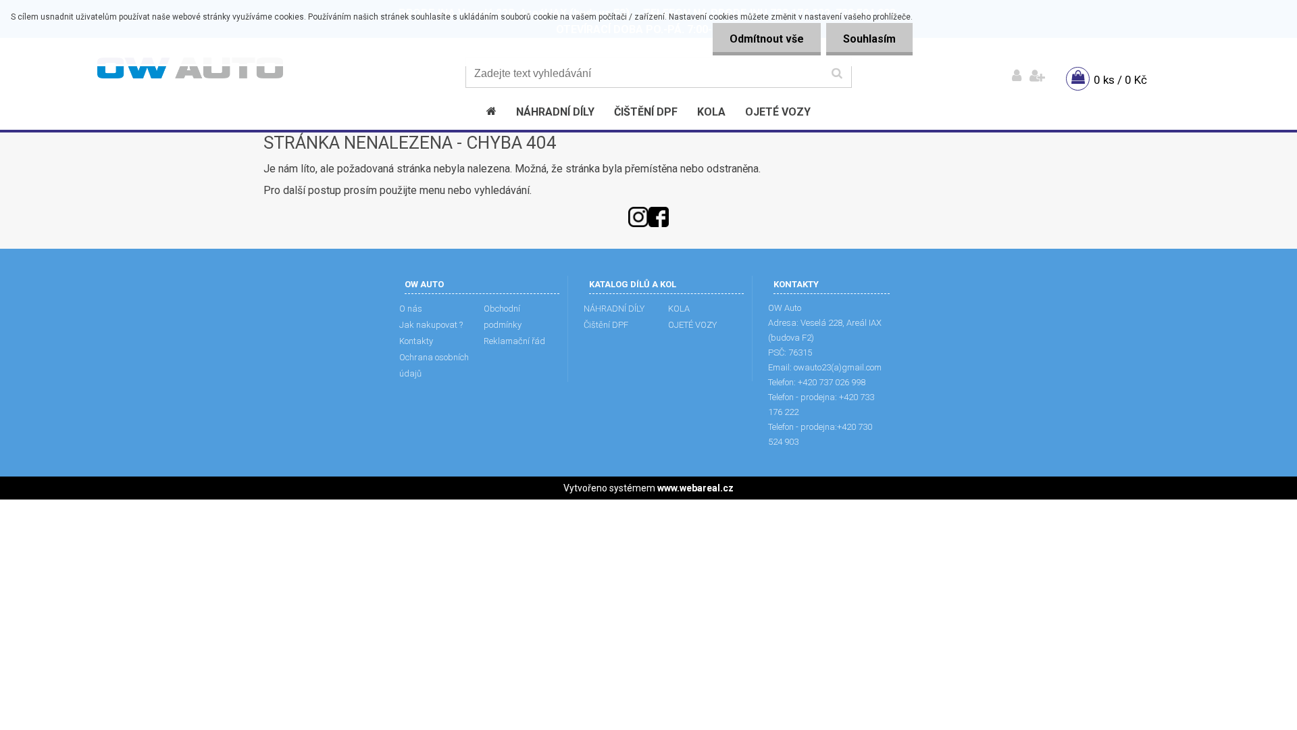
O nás (410, 308)
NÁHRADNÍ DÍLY (614, 308)
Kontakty (416, 341)
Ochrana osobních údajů (434, 365)
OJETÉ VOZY (692, 325)
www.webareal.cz (695, 488)
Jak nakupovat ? (431, 325)
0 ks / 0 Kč (1120, 80)
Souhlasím (869, 38)
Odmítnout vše (767, 38)
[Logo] (190, 68)
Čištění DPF (606, 325)
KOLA (679, 308)
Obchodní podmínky (503, 316)
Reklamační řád (514, 341)
